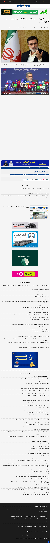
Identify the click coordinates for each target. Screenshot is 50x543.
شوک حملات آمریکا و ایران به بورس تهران (41, 407)
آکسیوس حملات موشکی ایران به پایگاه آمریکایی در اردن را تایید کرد (36, 474)
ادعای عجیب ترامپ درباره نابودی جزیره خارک (40, 441)
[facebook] (45, 172)
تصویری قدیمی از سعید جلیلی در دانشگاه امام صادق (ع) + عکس (37, 193)
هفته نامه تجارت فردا (9, 509)
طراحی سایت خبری (44, 541)
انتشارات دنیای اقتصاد (43, 516)
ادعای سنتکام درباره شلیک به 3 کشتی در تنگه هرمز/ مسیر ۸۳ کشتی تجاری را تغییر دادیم (32, 476)
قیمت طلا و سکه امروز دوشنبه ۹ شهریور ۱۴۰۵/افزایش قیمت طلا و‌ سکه (35, 400)
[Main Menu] (48, 5)
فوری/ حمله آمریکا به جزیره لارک (43, 305)
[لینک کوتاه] (47, 172)
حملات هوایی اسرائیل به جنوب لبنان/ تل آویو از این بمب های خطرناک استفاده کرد (33, 487)
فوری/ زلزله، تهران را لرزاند (44, 299)
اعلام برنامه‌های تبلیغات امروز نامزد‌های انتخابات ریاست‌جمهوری (37, 191)
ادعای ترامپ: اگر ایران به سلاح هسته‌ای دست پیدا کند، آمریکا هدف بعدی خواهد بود (33, 460)
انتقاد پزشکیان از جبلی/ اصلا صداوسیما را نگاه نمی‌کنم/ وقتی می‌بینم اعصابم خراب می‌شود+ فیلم (31, 314)
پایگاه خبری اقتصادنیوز (43, 511)
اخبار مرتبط (25, 185)
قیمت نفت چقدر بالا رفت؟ (44, 455)
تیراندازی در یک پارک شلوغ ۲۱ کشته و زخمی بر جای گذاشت (38, 329)
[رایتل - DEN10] (25, 274)
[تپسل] (2, 161)
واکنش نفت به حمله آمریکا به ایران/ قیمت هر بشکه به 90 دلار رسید (36, 492)
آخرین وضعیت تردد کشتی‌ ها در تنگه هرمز (41, 381)
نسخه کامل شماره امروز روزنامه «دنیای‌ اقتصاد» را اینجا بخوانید (16, 206)
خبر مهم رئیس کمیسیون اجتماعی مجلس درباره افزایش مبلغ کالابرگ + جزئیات (34, 345)
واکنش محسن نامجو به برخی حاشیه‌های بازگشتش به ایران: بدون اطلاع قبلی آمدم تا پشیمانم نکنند (30, 324)
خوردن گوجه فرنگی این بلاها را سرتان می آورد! (40, 310)
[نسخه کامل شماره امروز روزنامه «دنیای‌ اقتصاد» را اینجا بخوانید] (39, 212)
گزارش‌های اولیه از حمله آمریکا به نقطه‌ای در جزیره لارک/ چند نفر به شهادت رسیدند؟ (33, 336)
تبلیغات (39, 526)
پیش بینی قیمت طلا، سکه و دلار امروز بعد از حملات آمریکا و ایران (36, 422)
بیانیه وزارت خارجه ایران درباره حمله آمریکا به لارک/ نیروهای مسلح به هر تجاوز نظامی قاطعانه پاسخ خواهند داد (28, 436)
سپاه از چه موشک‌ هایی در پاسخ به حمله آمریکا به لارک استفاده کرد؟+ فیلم (35, 427)
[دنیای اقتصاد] (23, 6)
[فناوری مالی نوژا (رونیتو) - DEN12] (25, 360)
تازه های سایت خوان (25, 373)
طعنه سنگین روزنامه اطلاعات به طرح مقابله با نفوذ (39, 448)
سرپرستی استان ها (28, 526)
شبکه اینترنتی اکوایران (19, 509)
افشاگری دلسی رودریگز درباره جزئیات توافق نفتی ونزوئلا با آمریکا (37, 402)
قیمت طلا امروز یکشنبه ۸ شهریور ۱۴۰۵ (41, 294)
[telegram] (38, 172)
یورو (32, 1)
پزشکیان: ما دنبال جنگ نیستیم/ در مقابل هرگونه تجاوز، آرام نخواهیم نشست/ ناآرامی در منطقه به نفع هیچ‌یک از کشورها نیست (25, 431)
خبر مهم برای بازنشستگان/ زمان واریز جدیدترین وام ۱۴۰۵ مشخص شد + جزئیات (34, 347)
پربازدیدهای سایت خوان (25, 282)
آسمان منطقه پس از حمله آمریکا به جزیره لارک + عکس (39, 312)
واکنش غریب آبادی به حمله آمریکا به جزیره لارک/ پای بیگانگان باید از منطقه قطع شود (33, 378)
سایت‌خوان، (44, 167)
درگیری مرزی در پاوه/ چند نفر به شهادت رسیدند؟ (40, 291)
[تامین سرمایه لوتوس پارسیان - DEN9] (25, 258)
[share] (23, 535)
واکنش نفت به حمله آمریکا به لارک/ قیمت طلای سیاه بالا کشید (37, 424)
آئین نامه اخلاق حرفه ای (27, 531)
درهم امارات (20, 1)
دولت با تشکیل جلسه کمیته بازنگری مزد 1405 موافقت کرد (38, 412)
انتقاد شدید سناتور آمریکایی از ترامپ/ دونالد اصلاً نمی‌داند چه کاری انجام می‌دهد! (34, 410)
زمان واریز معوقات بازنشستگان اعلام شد (41, 376)
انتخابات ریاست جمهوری (43, 174)
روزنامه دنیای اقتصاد (29, 509)
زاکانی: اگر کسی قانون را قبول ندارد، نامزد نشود (40, 198)
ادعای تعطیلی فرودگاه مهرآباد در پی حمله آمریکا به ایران (38, 497)
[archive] (18, 535)
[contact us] (20, 535)
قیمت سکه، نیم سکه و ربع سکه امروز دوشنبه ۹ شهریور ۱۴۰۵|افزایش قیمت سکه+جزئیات (32, 393)
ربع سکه (45, 1)
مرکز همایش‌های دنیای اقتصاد (31, 516)
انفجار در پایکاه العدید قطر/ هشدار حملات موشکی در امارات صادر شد (36, 307)
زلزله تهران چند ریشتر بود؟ (44, 439)
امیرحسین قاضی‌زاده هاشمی (16, 174)
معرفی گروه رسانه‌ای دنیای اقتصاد (41, 509)
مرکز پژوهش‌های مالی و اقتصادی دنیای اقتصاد (38, 519)
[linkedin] (40, 172)
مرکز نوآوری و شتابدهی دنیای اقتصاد (17, 516)
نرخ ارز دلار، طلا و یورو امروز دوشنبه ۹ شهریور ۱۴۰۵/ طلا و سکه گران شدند (35, 388)
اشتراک (35, 526)
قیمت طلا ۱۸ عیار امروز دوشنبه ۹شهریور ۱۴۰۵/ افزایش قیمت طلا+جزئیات (35, 398)
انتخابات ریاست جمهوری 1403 (30, 174)
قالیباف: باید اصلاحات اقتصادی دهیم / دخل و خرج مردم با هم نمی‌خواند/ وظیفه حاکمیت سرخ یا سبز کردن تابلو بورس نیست (26, 195)
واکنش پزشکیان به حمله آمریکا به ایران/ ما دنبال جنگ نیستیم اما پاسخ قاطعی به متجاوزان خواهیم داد (30, 451)
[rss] (25, 535)
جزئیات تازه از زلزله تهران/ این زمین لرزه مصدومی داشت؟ (38, 434)
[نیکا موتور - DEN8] (25, 225)
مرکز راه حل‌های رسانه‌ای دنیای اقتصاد (21, 519)
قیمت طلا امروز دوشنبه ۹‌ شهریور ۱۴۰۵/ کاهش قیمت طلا (38, 395)
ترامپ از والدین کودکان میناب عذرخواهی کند (40, 322)
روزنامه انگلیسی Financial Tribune (41, 521)
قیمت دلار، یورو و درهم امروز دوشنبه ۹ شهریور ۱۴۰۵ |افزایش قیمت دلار (35, 390)
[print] (35, 172)
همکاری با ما (20, 526)
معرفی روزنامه (44, 531)
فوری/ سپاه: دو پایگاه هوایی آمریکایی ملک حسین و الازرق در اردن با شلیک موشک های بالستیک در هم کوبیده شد (27, 342)
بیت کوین (6, 1)
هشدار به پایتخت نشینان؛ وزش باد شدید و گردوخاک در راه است (37, 386)
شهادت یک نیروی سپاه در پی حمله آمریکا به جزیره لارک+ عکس (37, 415)
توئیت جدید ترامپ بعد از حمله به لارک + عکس (40, 319)
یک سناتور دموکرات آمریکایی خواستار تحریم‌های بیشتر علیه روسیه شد (36, 326)
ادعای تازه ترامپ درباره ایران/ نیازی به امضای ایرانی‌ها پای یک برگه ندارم (35, 405)
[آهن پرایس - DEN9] (25, 239)
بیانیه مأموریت (37, 531)
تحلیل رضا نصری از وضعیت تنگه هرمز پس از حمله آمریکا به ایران (37, 453)
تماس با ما (45, 526)
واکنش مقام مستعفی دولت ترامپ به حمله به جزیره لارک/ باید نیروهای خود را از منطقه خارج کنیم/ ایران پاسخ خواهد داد (26, 463)
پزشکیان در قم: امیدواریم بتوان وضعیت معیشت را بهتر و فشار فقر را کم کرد (35, 188)
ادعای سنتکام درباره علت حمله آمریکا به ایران (40, 331)
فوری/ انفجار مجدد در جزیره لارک (42, 334)
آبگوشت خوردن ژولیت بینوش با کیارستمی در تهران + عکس (38, 317)
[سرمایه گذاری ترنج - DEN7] (25, 12)
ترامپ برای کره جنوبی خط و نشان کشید (41, 417)
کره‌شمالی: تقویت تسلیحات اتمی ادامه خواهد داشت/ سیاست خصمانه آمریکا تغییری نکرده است (31, 419)
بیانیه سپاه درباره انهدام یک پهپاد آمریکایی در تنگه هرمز (38, 446)
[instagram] (32, 535)
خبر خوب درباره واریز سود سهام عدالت (42, 296)
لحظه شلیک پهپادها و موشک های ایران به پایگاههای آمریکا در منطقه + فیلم (35, 478)
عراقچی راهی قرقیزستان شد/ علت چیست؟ (41, 429)
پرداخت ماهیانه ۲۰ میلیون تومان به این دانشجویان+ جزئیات (37, 383)
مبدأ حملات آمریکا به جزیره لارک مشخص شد (40, 289)
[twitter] (42, 172)
